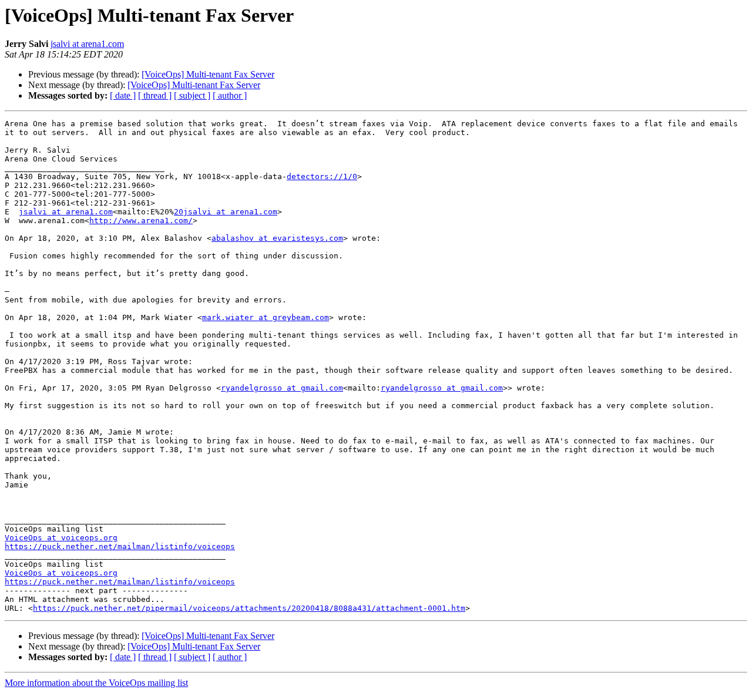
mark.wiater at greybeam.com (265, 317)
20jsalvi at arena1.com (225, 211)
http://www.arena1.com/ (141, 220)
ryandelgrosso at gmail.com (282, 387)
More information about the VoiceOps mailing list (96, 683)
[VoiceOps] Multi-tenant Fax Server (208, 74)
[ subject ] (192, 95)
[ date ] (123, 95)
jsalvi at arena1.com (87, 44)
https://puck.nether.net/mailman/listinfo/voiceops (120, 546)
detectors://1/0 (322, 176)
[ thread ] (155, 95)
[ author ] (230, 95)
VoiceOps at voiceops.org (61, 537)
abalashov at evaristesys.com (277, 238)
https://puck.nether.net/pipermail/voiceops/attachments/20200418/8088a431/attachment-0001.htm (249, 608)
